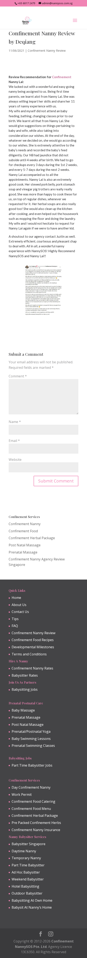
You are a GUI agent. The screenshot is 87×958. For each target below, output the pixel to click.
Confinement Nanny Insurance (36, 830)
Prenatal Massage (23, 552)
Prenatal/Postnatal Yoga (31, 731)
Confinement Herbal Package (32, 538)
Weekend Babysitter (28, 879)
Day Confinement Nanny (31, 787)
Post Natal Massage (25, 545)
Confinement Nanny (25, 524)
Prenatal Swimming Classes (33, 745)
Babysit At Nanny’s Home (32, 907)
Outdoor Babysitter (27, 893)
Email (14, 440)
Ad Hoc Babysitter (26, 872)
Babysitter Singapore (28, 844)
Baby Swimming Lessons (31, 738)
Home (16, 597)
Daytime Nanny (24, 851)
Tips (15, 619)
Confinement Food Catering (33, 801)
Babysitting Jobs (25, 689)
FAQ (15, 625)
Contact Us (20, 611)
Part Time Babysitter (28, 865)
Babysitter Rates (25, 675)
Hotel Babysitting (25, 886)
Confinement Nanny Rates (32, 668)
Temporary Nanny (26, 858)
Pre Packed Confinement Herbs (36, 822)
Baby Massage (23, 710)
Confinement (61, 77)
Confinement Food (23, 531)
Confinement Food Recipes (33, 640)
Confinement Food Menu (31, 808)
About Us (19, 604)
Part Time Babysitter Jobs (32, 765)
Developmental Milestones (33, 647)
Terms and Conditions (29, 654)
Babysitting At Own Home (32, 900)
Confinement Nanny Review (47, 51)
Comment (18, 376)
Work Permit (22, 794)
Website (15, 459)
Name (15, 421)
